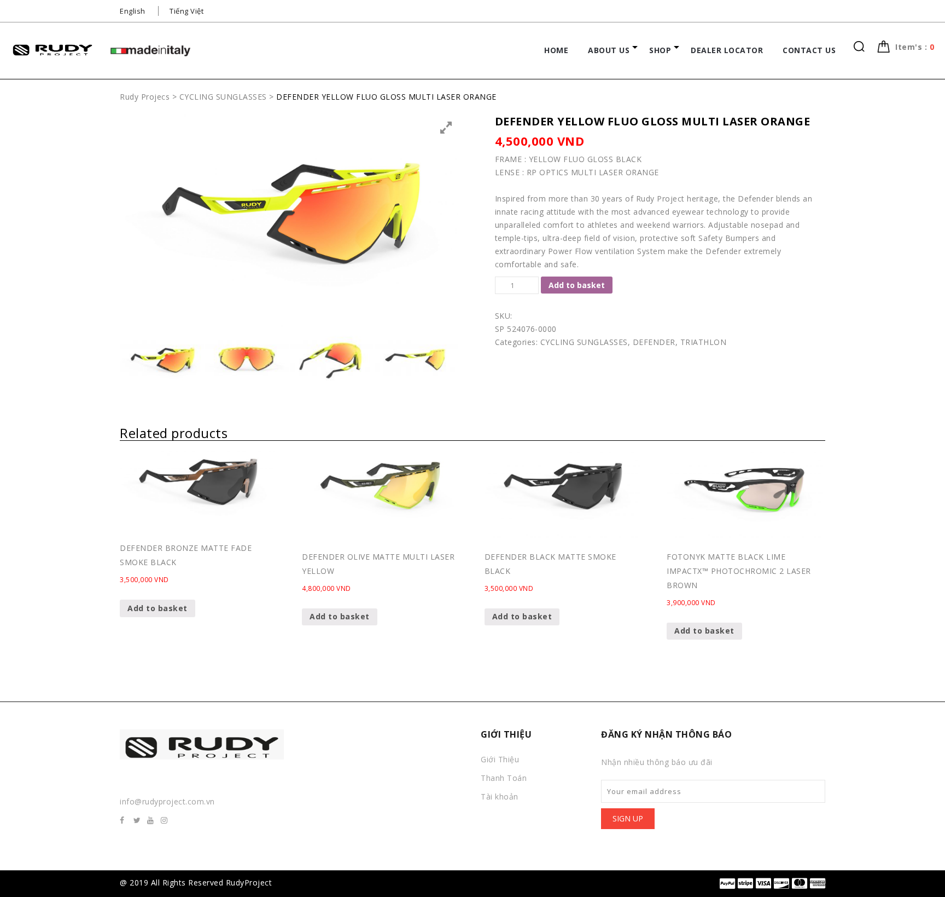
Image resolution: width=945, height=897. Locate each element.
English (132, 11)
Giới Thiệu (500, 759)
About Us (608, 50)
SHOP (660, 50)
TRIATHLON (703, 342)
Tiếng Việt (186, 11)
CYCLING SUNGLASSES (584, 342)
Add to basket (577, 285)
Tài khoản (499, 796)
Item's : (914, 47)
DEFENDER (654, 342)
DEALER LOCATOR (727, 50)
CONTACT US (809, 50)
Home (556, 50)
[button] (914, 47)
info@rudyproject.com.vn (167, 801)
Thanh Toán (504, 778)
